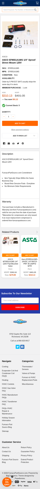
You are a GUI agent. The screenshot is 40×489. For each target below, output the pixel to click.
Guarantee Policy (28, 451)
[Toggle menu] (3, 3)
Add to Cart (10, 255)
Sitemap (5, 431)
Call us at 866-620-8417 (20, 341)
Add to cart (20, 123)
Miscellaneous (27, 384)
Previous (33, 232)
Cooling (5, 367)
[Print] (13, 143)
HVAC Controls (8, 384)
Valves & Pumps (28, 373)
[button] (7, 482)
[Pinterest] (23, 143)
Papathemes (20, 478)
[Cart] (37, 3)
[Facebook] (4, 143)
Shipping (5, 455)
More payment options (20, 130)
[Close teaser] (12, 477)
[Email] (9, 143)
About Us (5, 447)
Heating (5, 380)
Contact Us (6, 451)
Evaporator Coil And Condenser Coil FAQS (10, 373)
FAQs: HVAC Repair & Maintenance (7, 411)
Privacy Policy (26, 455)
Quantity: (6, 112)
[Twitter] (18, 143)
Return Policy (26, 447)
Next (36, 232)
